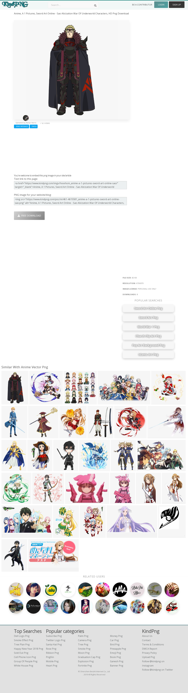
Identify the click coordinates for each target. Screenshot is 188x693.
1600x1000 (143, 469)
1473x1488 (85, 469)
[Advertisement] (71, 150)
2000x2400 (116, 502)
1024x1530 (86, 536)
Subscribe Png (54, 636)
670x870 (7, 402)
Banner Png (116, 665)
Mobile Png (52, 661)
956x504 (34, 569)
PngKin (50, 657)
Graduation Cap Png (89, 657)
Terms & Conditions (153, 644)
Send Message (21, 126)
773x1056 (116, 469)
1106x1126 (70, 402)
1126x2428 (142, 502)
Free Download (30, 215)
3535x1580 (113, 536)
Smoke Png (84, 648)
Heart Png (51, 665)
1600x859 (7, 536)
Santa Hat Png (54, 644)
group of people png (25, 661)
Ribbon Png (52, 652)
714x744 (7, 502)
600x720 (93, 436)
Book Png (115, 657)
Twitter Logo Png (55, 640)
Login (161, 4)
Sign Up (177, 4)
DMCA (33, 126)
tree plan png (22, 644)
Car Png (114, 640)
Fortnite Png (85, 665)
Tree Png (83, 644)
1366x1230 (154, 436)
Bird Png (115, 644)
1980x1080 (168, 502)
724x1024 (7, 436)
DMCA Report (149, 648)
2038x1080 (104, 402)
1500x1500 (158, 402)
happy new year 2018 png (28, 648)
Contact (146, 640)
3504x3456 (35, 436)
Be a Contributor (142, 4)
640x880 (58, 536)
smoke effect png (23, 640)
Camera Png (85, 640)
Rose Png (51, 648)
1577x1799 (165, 536)
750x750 (35, 402)
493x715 (7, 569)
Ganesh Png (116, 661)
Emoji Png (115, 652)
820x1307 (33, 469)
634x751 (65, 436)
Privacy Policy (149, 652)
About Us (147, 636)
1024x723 (71, 502)
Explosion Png (86, 661)
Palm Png (83, 636)
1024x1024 (39, 502)
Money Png (116, 636)
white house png (23, 665)
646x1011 (59, 469)
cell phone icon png (25, 657)
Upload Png (148, 657)
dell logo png (22, 636)
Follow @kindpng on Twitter (157, 669)
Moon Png (84, 652)
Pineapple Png (118, 648)
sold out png (21, 652)
